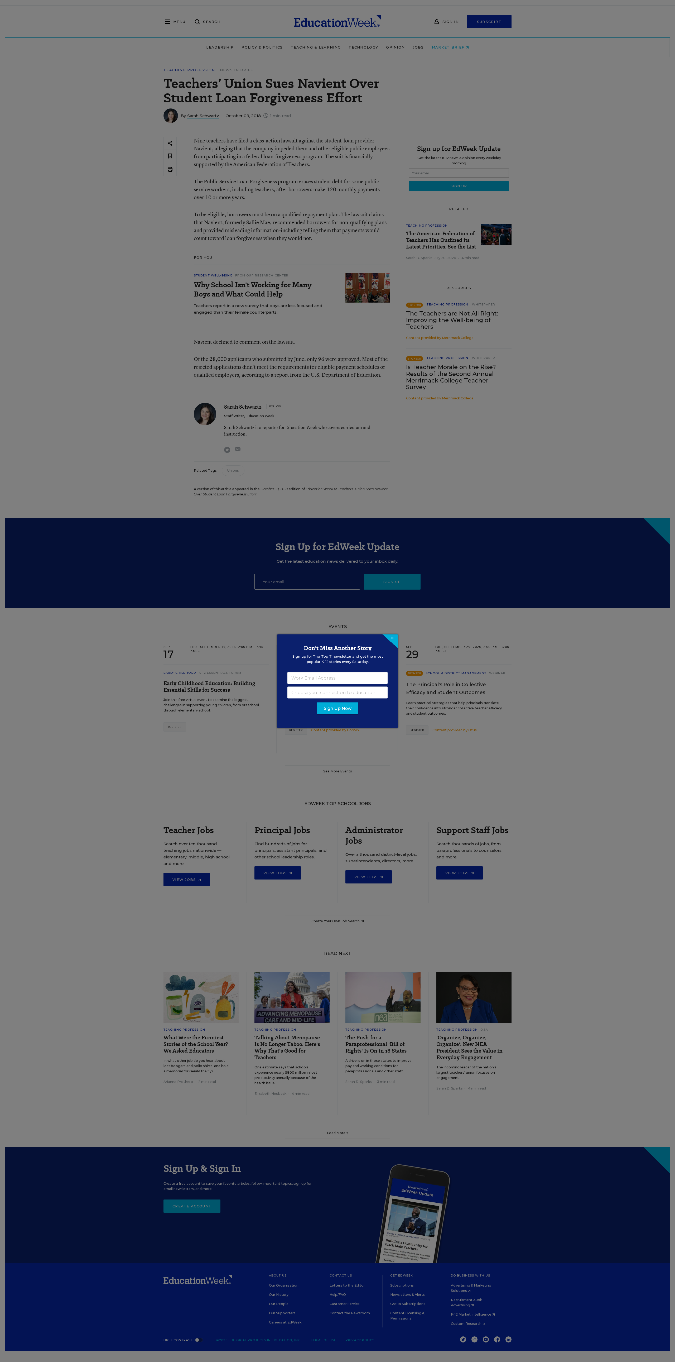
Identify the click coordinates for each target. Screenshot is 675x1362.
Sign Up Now (337, 708)
